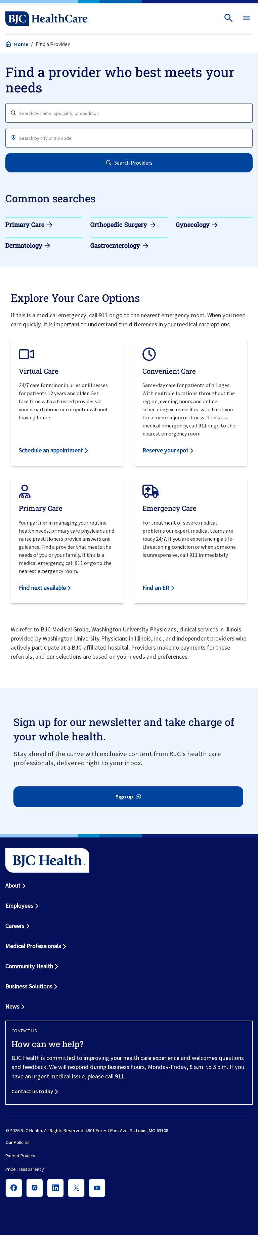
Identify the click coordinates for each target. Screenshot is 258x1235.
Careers (15, 926)
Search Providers (133, 162)
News (12, 1006)
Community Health (29, 966)
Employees (19, 905)
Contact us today (32, 1091)
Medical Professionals (33, 946)
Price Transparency (24, 1169)
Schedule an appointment (51, 450)
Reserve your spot (165, 450)
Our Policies (17, 1143)
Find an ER (155, 587)
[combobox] (129, 113)
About (12, 885)
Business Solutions (28, 986)
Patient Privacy (20, 1156)
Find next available (42, 587)
